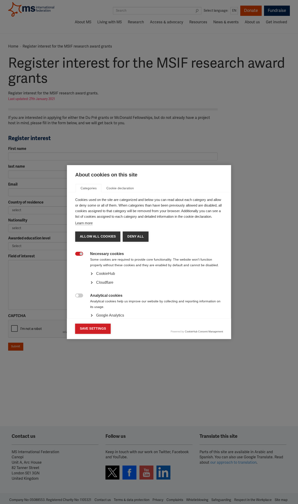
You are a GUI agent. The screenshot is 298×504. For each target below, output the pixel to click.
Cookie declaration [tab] (120, 188)
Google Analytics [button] (110, 315)
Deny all (135, 236)
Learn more (84, 223)
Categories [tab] (89, 188)
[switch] (76, 254)
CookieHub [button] (105, 274)
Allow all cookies (98, 236)
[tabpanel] (149, 286)
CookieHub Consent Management (204, 331)
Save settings (93, 328)
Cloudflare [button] (104, 282)
